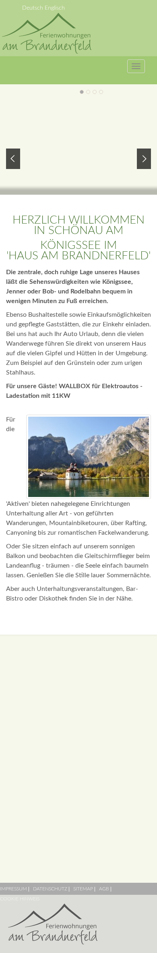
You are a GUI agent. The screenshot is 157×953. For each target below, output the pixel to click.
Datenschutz (50, 888)
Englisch (55, 8)
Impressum (13, 888)
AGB (104, 888)
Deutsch (33, 8)
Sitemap (83, 888)
